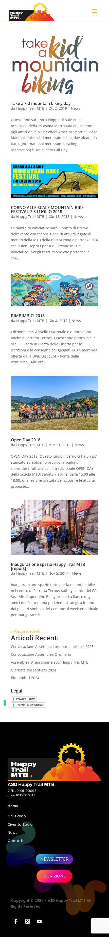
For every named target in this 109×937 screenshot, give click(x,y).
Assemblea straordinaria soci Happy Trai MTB (49, 662)
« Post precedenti (25, 631)
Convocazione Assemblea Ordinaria (41, 654)
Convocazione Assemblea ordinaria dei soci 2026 (52, 646)
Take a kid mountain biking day (41, 103)
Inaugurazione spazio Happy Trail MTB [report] (48, 566)
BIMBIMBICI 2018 (28, 315)
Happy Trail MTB (30, 108)
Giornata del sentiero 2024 (33, 670)
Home (13, 806)
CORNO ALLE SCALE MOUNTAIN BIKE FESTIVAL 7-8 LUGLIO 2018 (47, 209)
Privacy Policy (25, 699)
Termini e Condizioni (30, 705)
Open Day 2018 (25, 440)
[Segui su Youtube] (39, 921)
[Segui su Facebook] (16, 921)
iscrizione (54, 876)
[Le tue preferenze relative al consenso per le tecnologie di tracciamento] (5, 703)
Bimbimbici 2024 (25, 677)
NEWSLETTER (54, 859)
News (75, 108)
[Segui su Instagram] (27, 921)
